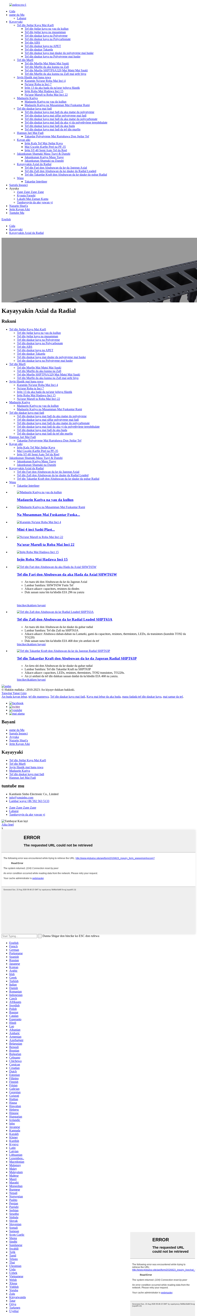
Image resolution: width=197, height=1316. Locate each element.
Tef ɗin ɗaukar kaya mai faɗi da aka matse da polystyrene (59, 112)
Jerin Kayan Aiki (19, 209)
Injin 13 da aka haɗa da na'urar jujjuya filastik (52, 87)
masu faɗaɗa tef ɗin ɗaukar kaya (141, 696)
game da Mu (16, 14)
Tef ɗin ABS (32, 42)
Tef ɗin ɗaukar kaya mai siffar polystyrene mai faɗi (55, 115)
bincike (21, 605)
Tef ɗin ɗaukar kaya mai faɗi (34, 108)
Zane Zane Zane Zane (30, 192)
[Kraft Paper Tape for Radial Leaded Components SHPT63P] (63, 650)
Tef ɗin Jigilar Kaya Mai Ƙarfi (35, 25)
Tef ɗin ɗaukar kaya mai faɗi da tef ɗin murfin (52, 129)
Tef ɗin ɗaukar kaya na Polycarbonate (48, 39)
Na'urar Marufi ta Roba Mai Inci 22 (46, 94)
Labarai (21, 18)
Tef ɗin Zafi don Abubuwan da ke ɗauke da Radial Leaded (60, 171)
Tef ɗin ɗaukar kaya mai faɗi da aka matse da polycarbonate (61, 119)
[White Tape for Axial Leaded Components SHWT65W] (56, 567)
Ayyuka (14, 737)
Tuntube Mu (16, 212)
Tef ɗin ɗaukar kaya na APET (43, 46)
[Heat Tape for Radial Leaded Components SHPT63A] (55, 612)
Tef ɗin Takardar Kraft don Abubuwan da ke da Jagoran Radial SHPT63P (77, 658)
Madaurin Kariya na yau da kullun (45, 101)
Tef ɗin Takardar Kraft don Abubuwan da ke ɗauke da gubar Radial (66, 174)
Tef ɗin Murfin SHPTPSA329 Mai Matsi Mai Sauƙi (56, 70)
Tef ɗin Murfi (25, 60)
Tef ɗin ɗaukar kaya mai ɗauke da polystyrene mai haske (59, 53)
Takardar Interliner (36, 181)
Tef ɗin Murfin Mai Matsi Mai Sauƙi (47, 63)
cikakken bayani (36, 605)
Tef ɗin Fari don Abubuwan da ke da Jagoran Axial (56, 167)
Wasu (20, 178)
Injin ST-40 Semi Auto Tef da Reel (46, 150)
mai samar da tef (173, 696)
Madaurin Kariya (27, 98)
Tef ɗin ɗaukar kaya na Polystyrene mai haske (52, 56)
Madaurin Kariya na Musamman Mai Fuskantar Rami (57, 105)
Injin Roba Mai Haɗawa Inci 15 (44, 91)
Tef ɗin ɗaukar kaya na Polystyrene (46, 35)
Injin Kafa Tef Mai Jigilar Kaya (44, 143)
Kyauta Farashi (26, 195)
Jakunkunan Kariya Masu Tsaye (44, 157)
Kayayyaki (16, 21)
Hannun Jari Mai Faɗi (30, 133)
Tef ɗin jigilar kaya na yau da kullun (46, 28)
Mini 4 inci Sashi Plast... (36, 529)
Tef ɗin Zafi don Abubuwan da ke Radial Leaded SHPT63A (64, 619)
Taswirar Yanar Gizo (14, 693)
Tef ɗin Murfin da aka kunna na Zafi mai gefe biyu (55, 73)
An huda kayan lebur (14, 696)
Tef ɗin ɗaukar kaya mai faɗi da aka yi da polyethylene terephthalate (66, 122)
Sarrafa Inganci (18, 185)
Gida (12, 11)
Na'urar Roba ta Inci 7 (38, 84)
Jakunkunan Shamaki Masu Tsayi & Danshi (43, 153)
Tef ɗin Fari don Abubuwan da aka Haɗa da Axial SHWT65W (67, 574)
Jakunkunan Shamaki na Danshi (44, 160)
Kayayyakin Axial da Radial (34, 164)
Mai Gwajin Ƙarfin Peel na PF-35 (45, 146)
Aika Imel (8, 824)
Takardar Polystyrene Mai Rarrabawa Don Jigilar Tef (57, 136)
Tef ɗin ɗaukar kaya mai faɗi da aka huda (50, 126)
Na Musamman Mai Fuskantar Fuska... (48, 515)
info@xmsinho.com (21, 797)
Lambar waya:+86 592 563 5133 (29, 801)
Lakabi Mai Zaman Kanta (32, 199)
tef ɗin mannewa (38, 696)
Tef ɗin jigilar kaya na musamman (45, 32)
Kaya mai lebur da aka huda (104, 696)
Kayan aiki (23, 139)
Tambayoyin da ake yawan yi (35, 202)
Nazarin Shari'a (18, 205)
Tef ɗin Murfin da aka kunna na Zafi (47, 67)
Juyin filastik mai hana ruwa (34, 77)
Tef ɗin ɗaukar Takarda (39, 49)
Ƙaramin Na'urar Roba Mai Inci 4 (45, 80)
